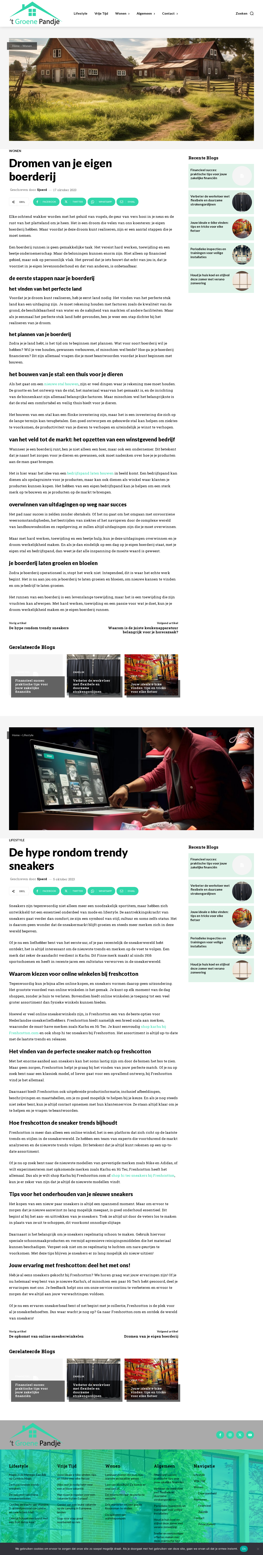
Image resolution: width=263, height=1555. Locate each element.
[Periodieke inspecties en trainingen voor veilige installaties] (242, 255)
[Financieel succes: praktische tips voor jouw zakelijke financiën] (36, 674)
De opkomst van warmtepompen (115, 1516)
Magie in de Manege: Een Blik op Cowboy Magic (27, 1476)
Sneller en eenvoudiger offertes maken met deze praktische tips (168, 1537)
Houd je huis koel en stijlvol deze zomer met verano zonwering (210, 279)
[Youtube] (250, 1435)
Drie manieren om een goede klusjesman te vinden (123, 1506)
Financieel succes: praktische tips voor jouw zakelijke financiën (31, 686)
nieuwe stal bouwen (61, 384)
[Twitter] (240, 1435)
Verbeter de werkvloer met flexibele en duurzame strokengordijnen (91, 686)
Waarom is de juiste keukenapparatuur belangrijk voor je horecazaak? (143, 629)
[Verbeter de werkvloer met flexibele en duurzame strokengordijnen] (93, 674)
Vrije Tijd (137, 676)
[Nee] (258, 1549)
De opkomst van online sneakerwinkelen (23, 1496)
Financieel (22, 672)
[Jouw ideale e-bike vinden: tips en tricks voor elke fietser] (151, 674)
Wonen (27, 46)
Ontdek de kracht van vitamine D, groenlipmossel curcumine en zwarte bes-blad (28, 1508)
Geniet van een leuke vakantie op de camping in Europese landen (76, 1508)
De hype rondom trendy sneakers (39, 627)
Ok (244, 1548)
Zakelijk (78, 672)
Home (16, 46)
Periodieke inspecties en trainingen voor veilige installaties (208, 253)
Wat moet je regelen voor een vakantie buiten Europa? (76, 1496)
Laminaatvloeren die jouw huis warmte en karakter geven (124, 1476)
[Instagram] (230, 1435)
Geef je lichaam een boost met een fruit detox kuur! (28, 1520)
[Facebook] (220, 1435)
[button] (245, 13)
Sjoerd (42, 189)
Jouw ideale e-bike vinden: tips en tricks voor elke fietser (148, 688)
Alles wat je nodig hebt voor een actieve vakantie (75, 1486)
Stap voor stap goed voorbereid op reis (70, 1520)
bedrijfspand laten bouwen (90, 473)
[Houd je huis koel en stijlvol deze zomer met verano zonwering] (242, 281)
